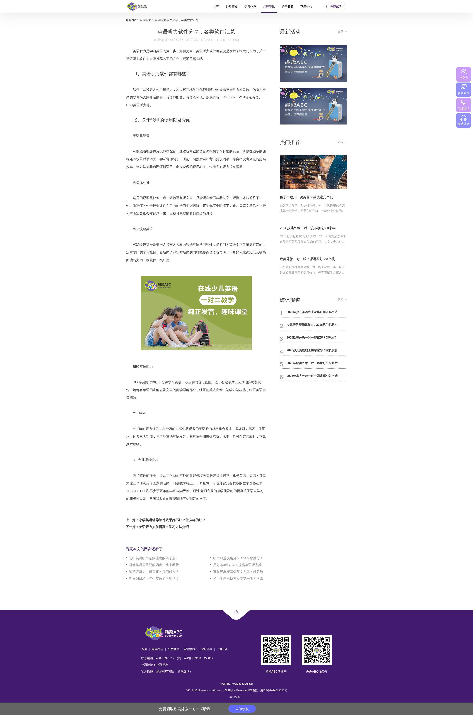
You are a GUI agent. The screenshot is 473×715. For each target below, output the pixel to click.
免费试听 (336, 6)
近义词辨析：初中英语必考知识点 (154, 578)
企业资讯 (206, 649)
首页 (216, 6)
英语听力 (145, 20)
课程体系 (250, 6)
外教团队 (174, 649)
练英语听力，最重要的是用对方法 (154, 571)
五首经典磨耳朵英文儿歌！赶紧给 (238, 571)
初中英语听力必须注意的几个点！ (154, 557)
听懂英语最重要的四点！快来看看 (154, 564)
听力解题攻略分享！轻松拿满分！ (238, 557)
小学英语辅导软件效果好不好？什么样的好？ (172, 519)
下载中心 (306, 6)
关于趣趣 (288, 6)
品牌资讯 (269, 6)
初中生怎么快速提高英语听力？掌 (238, 578)
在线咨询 (463, 93)
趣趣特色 (157, 649)
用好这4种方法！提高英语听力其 (237, 564)
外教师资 (232, 6)
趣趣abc (131, 20)
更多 (340, 31)
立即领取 (242, 708)
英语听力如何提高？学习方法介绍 (164, 526)
